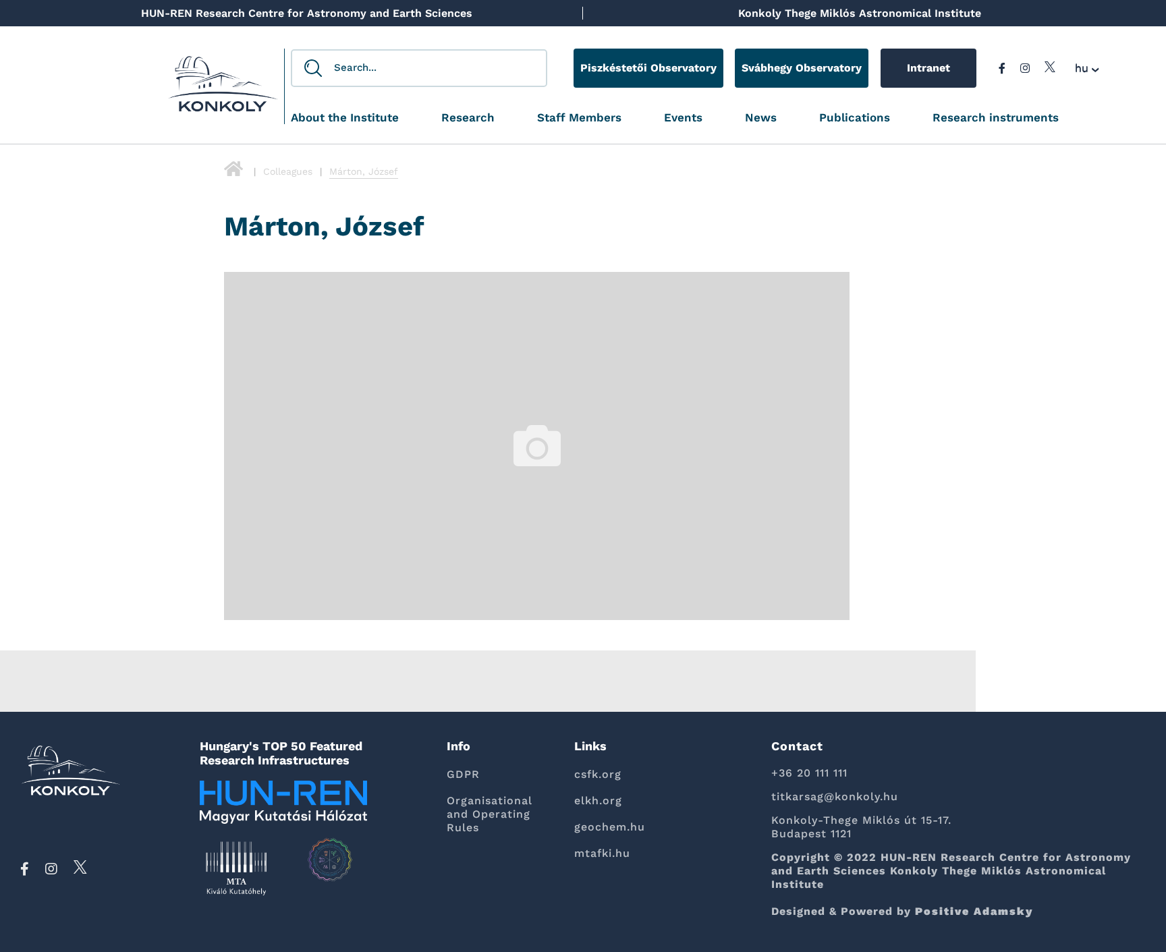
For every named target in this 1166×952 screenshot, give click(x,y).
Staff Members (579, 117)
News (761, 117)
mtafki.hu (602, 853)
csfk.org (597, 774)
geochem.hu (609, 826)
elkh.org (598, 800)
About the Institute (345, 117)
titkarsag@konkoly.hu (834, 796)
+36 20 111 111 (809, 772)
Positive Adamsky (974, 911)
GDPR (463, 774)
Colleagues (287, 171)
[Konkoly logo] (223, 88)
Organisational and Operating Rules (489, 814)
